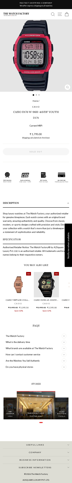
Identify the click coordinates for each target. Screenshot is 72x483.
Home (35, 101)
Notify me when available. (68, 245)
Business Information (35, 460)
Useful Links (35, 445)
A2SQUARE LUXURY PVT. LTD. (36, 480)
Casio (36, 107)
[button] (36, 203)
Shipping (25, 138)
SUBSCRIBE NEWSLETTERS (35, 467)
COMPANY (35, 452)
